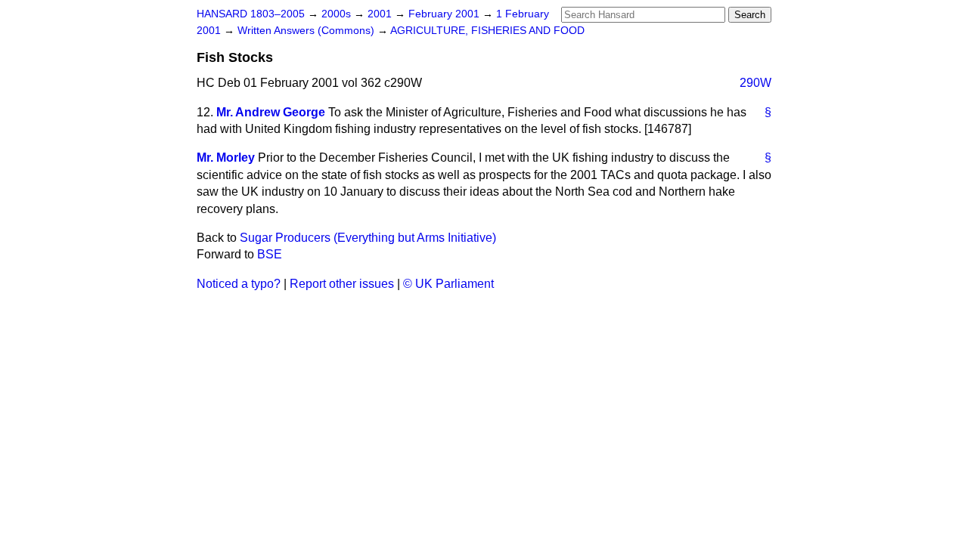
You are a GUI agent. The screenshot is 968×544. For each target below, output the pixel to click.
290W (755, 82)
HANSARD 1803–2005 (251, 14)
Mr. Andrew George (270, 112)
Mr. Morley (226, 157)
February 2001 (445, 14)
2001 (381, 14)
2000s (337, 14)
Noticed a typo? (239, 283)
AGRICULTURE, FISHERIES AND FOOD (487, 30)
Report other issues (342, 283)
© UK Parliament (448, 283)
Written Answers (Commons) (307, 30)
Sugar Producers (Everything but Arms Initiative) (368, 237)
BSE (269, 254)
